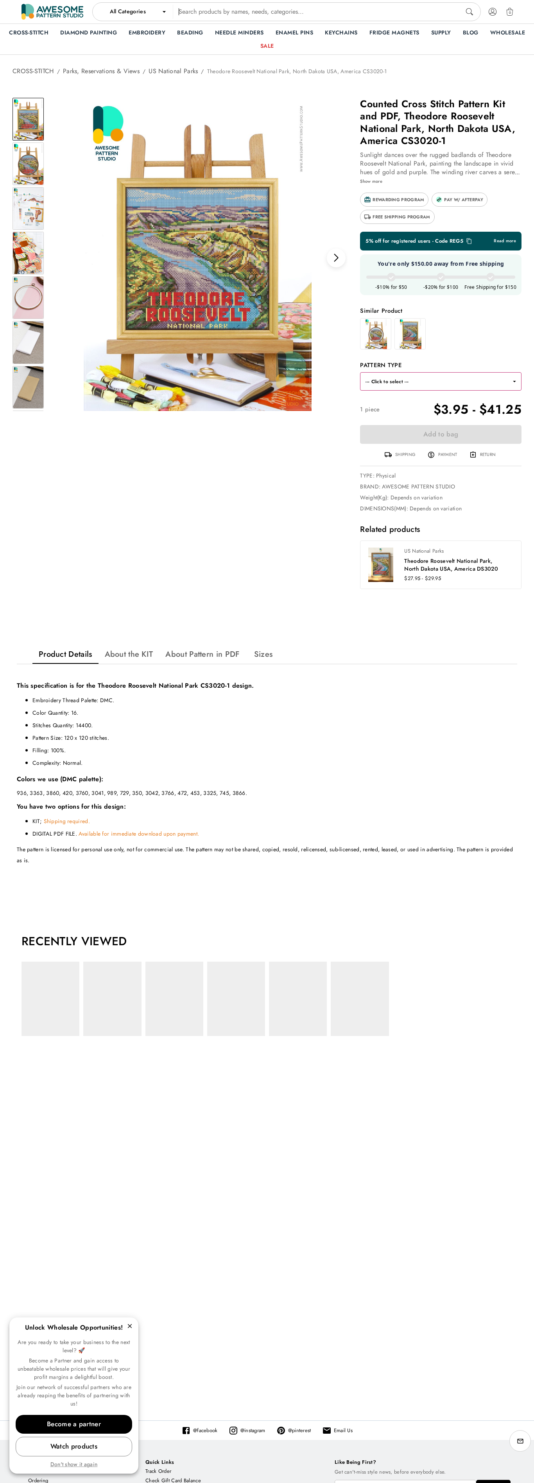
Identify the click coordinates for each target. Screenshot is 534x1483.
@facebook (205, 1430)
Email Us (343, 1430)
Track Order (158, 1471)
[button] (394, 200)
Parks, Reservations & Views (101, 71)
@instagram (252, 1430)
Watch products (73, 1446)
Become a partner (74, 1424)
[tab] (65, 654)
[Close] (129, 1326)
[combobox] (286, 11)
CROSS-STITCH (33, 71)
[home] (52, 12)
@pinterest (299, 1430)
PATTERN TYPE (381, 365)
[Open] (514, 381)
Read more (505, 241)
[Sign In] (492, 12)
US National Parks (173, 71)
